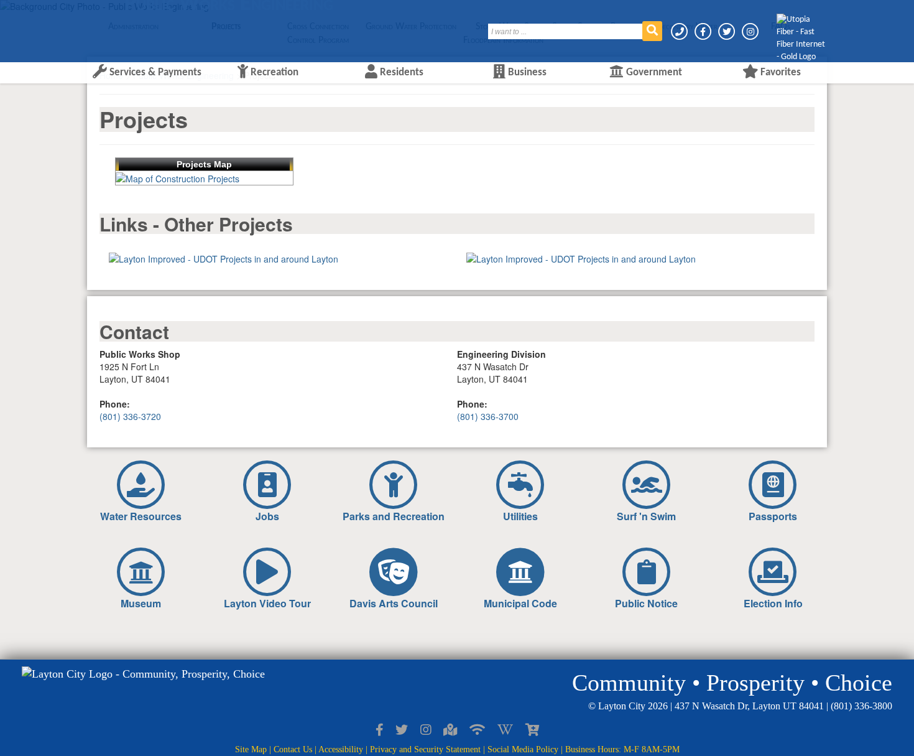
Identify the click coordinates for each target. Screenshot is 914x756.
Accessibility (340, 749)
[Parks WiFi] (477, 730)
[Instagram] (750, 31)
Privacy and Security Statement (425, 749)
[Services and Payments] (532, 730)
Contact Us (293, 749)
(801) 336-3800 (861, 706)
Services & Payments (154, 72)
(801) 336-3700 (488, 416)
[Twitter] (727, 31)
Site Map (251, 749)
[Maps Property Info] (450, 730)
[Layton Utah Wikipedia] (505, 730)
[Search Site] (652, 31)
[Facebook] (704, 31)
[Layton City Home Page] (124, 27)
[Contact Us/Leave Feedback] (680, 31)
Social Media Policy (522, 749)
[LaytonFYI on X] (401, 730)
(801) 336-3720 (130, 416)
